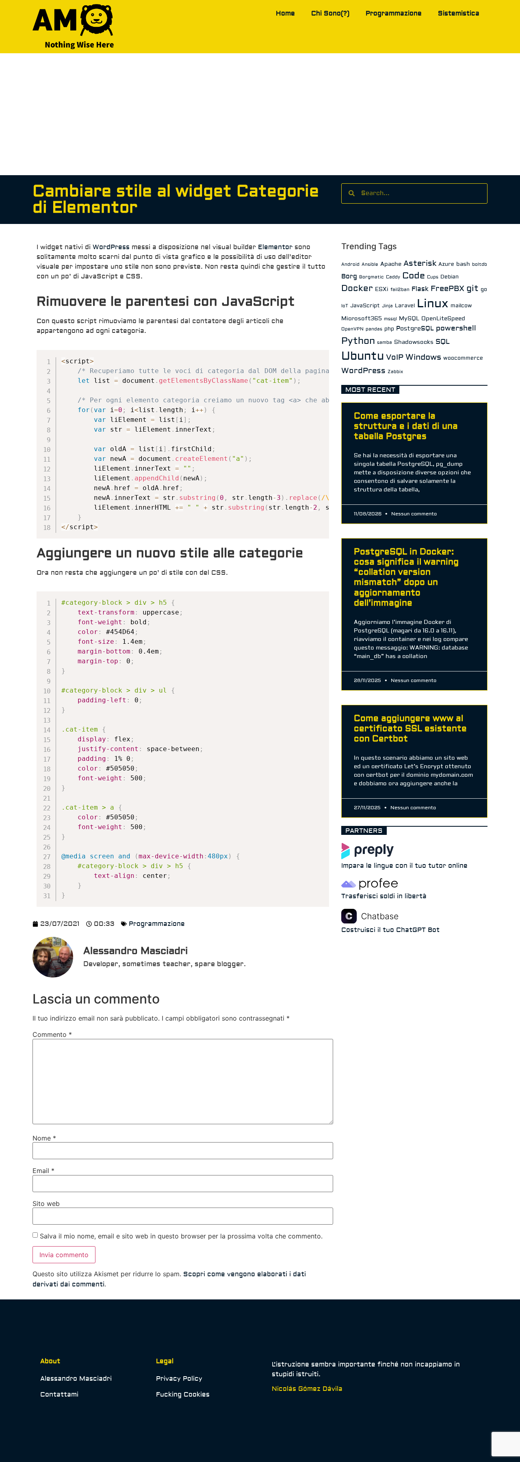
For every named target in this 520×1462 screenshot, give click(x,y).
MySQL (409, 318)
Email (43, 1170)
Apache (390, 264)
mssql (390, 319)
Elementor (275, 247)
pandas (374, 329)
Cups (432, 277)
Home (285, 13)
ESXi (381, 289)
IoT (344, 306)
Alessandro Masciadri (76, 1379)
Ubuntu (362, 356)
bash (463, 264)
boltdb (479, 264)
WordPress (111, 247)
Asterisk (419, 263)
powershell (456, 328)
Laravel (405, 305)
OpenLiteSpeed (443, 318)
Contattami (59, 1394)
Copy (318, 357)
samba (384, 342)
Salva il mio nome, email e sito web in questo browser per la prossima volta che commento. (181, 1236)
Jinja (387, 306)
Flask (420, 289)
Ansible (370, 264)
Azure (446, 264)
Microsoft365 (361, 318)
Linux (432, 303)
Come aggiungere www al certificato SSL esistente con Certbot (410, 728)
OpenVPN (352, 329)
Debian (449, 277)
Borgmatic (371, 277)
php (389, 329)
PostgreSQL (415, 328)
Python (358, 341)
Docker (357, 288)
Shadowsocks (413, 342)
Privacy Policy (179, 1379)
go (484, 289)
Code (413, 275)
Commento (52, 1034)
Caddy (393, 277)
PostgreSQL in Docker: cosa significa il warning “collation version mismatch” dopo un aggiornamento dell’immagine (406, 577)
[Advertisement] (260, 114)
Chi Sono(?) (330, 13)
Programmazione (394, 13)
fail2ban (400, 290)
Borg (349, 276)
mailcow (461, 305)
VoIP (394, 357)
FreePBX (447, 288)
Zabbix (395, 372)
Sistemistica (458, 13)
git (472, 288)
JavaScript (365, 305)
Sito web (46, 1203)
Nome (44, 1138)
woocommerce (463, 358)
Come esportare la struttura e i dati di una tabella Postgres (406, 426)
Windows (423, 357)
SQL (443, 341)
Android (350, 264)
